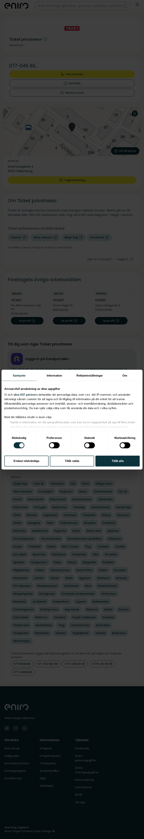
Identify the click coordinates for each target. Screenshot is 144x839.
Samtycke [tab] (19, 375)
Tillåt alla (118, 460)
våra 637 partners (26, 394)
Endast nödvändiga (26, 460)
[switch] (54, 445)
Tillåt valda (72, 460)
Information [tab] (54, 375)
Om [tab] (124, 375)
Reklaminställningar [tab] (89, 375)
